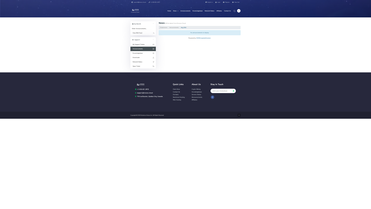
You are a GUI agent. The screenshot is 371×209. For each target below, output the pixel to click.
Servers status (196, 95)
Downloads (136, 57)
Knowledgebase (198, 11)
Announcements (185, 11)
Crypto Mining (196, 89)
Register (227, 2)
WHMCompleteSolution (203, 38)
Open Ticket (136, 66)
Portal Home (163, 27)
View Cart (236, 2)
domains (176, 95)
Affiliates (219, 11)
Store (175, 11)
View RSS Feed (137, 33)
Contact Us (227, 11)
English (209, 2)
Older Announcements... (139, 29)
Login (218, 2)
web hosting (177, 100)
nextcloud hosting (179, 97)
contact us (176, 92)
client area (176, 89)
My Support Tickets (138, 44)
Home (169, 11)
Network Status (209, 11)
